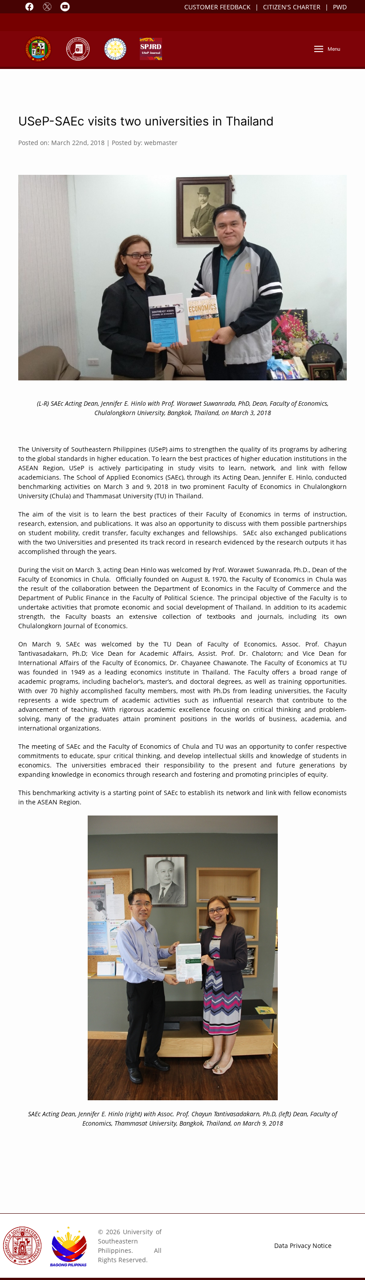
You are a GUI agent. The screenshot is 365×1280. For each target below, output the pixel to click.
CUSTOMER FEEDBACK (217, 7)
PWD (340, 7)
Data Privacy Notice (303, 1245)
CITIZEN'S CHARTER (291, 7)
